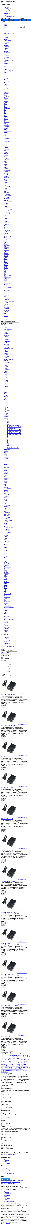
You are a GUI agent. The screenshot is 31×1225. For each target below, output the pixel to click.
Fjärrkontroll (7, 541)
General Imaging (8, 527)
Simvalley (6, 381)
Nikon (5, 464)
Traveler (6, 487)
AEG (5, 556)
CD (8, 443)
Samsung (6, 478)
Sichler (6, 586)
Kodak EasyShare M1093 (14, 427)
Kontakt (6, 12)
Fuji (5, 409)
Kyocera (6, 452)
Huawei (6, 538)
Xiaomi (6, 603)
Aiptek (6, 506)
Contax (6, 407)
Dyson (5, 580)
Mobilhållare (7, 606)
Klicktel (6, 360)
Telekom (6, 565)
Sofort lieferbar (5, 655)
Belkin (5, 375)
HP (5, 412)
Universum (7, 597)
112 (4, 658)
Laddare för (4, 1054)
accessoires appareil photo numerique (10, 1182)
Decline (3, 1223)
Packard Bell (7, 594)
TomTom (6, 604)
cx (8, 421)
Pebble (6, 539)
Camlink (9, 665)
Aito (5, 398)
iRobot (6, 544)
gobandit (6, 511)
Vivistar (6, 518)
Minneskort (7, 526)
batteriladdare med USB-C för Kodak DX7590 (14, 911)
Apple (5, 610)
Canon (5, 403)
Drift (5, 503)
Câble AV (6, 345)
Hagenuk (6, 609)
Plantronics (7, 341)
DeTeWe (6, 377)
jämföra (3, 705)
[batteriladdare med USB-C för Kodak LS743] (9, 1035)
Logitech (6, 356)
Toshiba (6, 485)
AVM (5, 558)
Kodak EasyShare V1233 (14, 431)
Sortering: (3, 650)
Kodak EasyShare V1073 (14, 430)
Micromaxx (7, 460)
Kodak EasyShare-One (13, 448)
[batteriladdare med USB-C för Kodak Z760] (9, 942)
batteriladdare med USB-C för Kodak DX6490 (14, 724)
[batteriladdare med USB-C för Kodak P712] (9, 848)
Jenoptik (6, 416)
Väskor (6, 621)
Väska (5, 523)
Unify (5, 631)
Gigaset (6, 561)
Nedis (8, 668)
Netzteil (6, 366)
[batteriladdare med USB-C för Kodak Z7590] (9, 755)
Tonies (5, 390)
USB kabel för (18, 1067)
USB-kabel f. (19, 1057)
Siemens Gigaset (8, 359)
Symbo (6, 351)
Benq (5, 401)
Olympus (6, 466)
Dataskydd (7, 10)
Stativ (5, 392)
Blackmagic (7, 512)
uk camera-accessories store (8, 1154)
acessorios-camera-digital (16, 1180)
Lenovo (6, 552)
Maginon (6, 457)
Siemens (6, 562)
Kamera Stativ (4, 1055)
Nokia (5, 524)
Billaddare (6, 362)
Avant (5, 400)
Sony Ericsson (7, 514)
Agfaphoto (7, 396)
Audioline (6, 573)
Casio (5, 404)
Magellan (6, 333)
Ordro (5, 508)
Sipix (5, 482)
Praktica (6, 473)
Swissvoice (7, 564)
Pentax (6, 469)
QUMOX (6, 494)
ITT (5, 378)
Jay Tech (6, 415)
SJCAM (6, 493)
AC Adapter (7, 517)
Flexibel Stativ (12, 1055)
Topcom (6, 630)
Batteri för (17, 1054)
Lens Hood (7, 542)
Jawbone (6, 535)
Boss (5, 387)
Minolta (6, 461)
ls (7, 436)
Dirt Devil (6, 582)
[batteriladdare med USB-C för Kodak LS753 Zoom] (9, 1004)
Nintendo (6, 613)
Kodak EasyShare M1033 (14, 425)
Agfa (5, 395)
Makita (6, 339)
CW (8, 445)
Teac (5, 600)
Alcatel (6, 622)
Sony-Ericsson (8, 329)
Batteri (5, 499)
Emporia (6, 571)
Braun (5, 553)
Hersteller (3, 660)
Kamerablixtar (7, 555)
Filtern (2, 649)
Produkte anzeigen (5, 654)
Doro (5, 570)
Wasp (5, 332)
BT (5, 624)
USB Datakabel (8, 520)
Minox (5, 463)
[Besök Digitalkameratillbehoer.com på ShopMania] (5, 1180)
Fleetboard (7, 369)
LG (5, 589)
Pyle (5, 350)
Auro (5, 372)
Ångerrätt (6, 7)
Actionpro (6, 496)
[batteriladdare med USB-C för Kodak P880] (9, 786)
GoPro (5, 500)
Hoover (6, 357)
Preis (2, 657)
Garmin (6, 521)
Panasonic (6, 467)
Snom (5, 547)
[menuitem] (17, 7)
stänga (5, 318)
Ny (5, 338)
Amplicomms (7, 567)
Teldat (5, 576)
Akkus (5, 368)
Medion (6, 458)
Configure (7, 1223)
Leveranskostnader (9, 16)
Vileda (5, 545)
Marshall (6, 327)
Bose (5, 342)
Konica (6, 451)
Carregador (7, 530)
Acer (5, 393)
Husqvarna (7, 548)
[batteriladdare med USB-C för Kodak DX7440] (9, 693)
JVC (5, 502)
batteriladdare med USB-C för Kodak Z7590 (14, 756)
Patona (8, 671)
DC (8, 422)
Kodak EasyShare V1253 (14, 433)
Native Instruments (9, 619)
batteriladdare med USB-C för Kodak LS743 (14, 1035)
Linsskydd (6, 335)
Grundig (6, 574)
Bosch (5, 577)
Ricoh (5, 475)
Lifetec (6, 455)
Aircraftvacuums (8, 348)
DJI (5, 363)
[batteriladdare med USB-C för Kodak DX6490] (9, 724)
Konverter (6, 347)
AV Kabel (6, 515)
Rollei (5, 476)
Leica (5, 454)
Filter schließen (5, 652)
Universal (6, 618)
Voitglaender (7, 488)
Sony (5, 484)
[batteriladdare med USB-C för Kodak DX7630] (9, 879)
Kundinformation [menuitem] (7, 10)
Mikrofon (6, 344)
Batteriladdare (7, 532)
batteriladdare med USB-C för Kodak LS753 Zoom (14, 1004)
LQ (5, 612)
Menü (5, 24)
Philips (6, 470)
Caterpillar (6, 384)
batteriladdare (23, 1054)
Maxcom (6, 627)
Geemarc (6, 625)
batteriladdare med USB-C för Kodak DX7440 (14, 693)
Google (6, 336)
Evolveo (6, 491)
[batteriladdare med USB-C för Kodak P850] (9, 817)
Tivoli (5, 598)
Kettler (6, 389)
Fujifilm (6, 533)
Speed (5, 509)
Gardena (6, 550)
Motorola (6, 568)
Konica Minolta (8, 449)
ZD (8, 446)
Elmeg (5, 559)
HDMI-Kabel (7, 529)
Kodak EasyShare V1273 (14, 434)
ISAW (5, 497)
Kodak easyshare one (12, 428)
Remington (7, 616)
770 (8, 658)
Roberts (6, 354)
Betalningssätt (7, 9)
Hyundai (6, 413)
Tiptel (5, 383)
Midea (5, 585)
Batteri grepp (7, 601)
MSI (5, 591)
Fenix (5, 365)
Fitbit (5, 536)
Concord (6, 406)
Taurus (6, 353)
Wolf (5, 579)
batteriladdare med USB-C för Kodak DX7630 (14, 880)
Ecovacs (6, 583)
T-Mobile (6, 628)
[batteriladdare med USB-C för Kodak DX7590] (9, 910)
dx (8, 424)
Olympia (6, 380)
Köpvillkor (7, 13)
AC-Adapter (7, 595)
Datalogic (6, 330)
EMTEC (9, 666)
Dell (5, 592)
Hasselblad (7, 505)
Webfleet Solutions (9, 607)
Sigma (5, 481)
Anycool (6, 371)
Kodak (6, 418)
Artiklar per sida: (5, 676)
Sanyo (5, 479)
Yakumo (6, 490)
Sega (5, 615)
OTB (8, 670)
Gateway (6, 410)
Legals (5, 15)
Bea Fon (6, 374)
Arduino (6, 386)
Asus (5, 588)
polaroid (6, 472)
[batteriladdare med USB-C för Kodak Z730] (9, 973)
